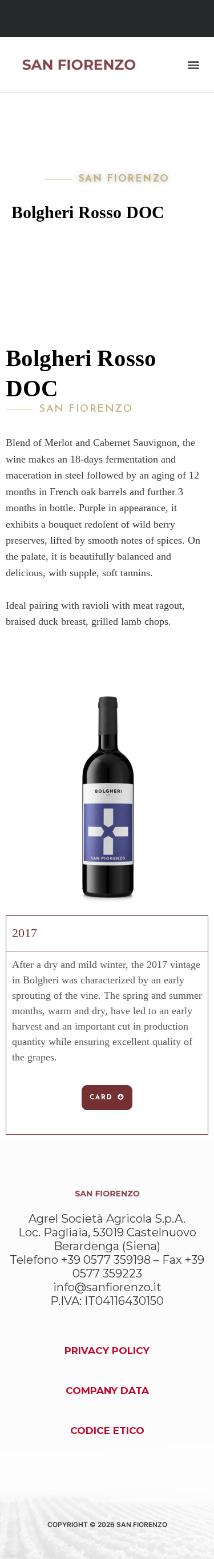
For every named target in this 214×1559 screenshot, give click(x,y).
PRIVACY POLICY (107, 1350)
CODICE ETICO (107, 1430)
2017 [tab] (24, 933)
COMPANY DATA (107, 1390)
